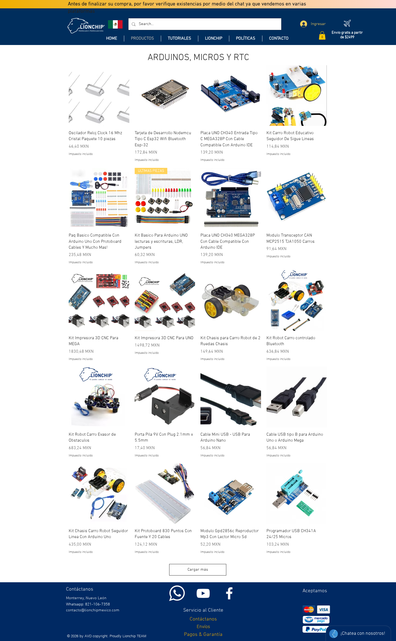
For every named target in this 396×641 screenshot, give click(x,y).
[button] (322, 35)
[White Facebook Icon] (229, 593)
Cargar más (197, 569)
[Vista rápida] (99, 95)
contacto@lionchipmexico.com (92, 610)
